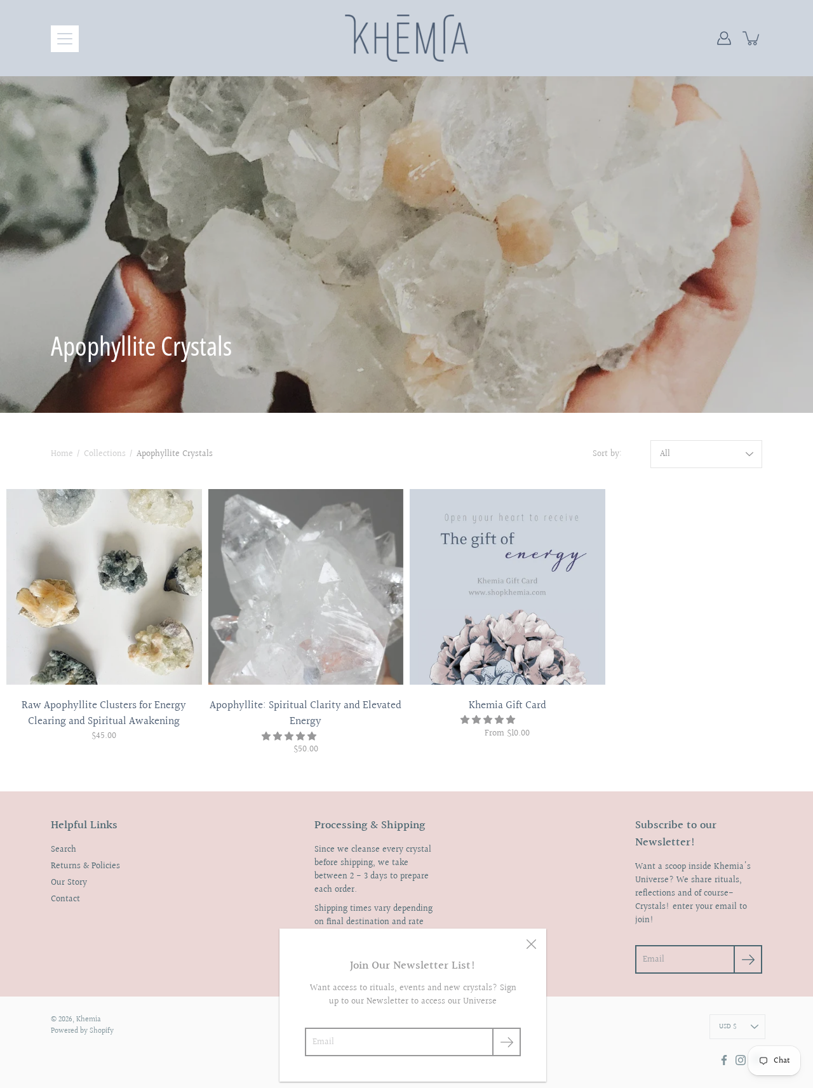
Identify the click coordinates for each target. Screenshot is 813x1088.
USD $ (728, 1026)
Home (62, 454)
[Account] (724, 38)
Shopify (102, 1031)
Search (63, 850)
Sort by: (607, 454)
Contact (65, 899)
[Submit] (506, 1042)
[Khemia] (407, 38)
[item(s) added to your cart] (752, 38)
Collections (105, 454)
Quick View (104, 587)
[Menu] (65, 38)
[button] (290, 737)
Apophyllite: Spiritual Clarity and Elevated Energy (305, 713)
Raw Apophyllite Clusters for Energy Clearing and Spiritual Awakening (104, 713)
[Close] (531, 944)
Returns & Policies (85, 866)
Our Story (69, 883)
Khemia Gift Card (507, 705)
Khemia (88, 1020)
